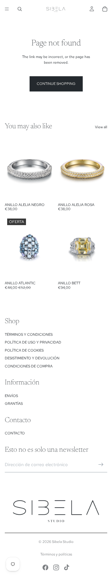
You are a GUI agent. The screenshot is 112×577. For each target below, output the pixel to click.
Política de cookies (24, 350)
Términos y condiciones (29, 334)
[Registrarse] (101, 464)
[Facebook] (45, 567)
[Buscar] (19, 9)
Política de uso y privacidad (33, 342)
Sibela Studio (62, 541)
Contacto (15, 433)
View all (101, 127)
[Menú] (7, 9)
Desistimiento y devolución (32, 358)
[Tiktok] (66, 567)
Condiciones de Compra (29, 366)
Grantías (14, 403)
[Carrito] (104, 9)
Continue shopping (56, 83)
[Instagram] (56, 567)
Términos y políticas (56, 554)
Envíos (11, 395)
